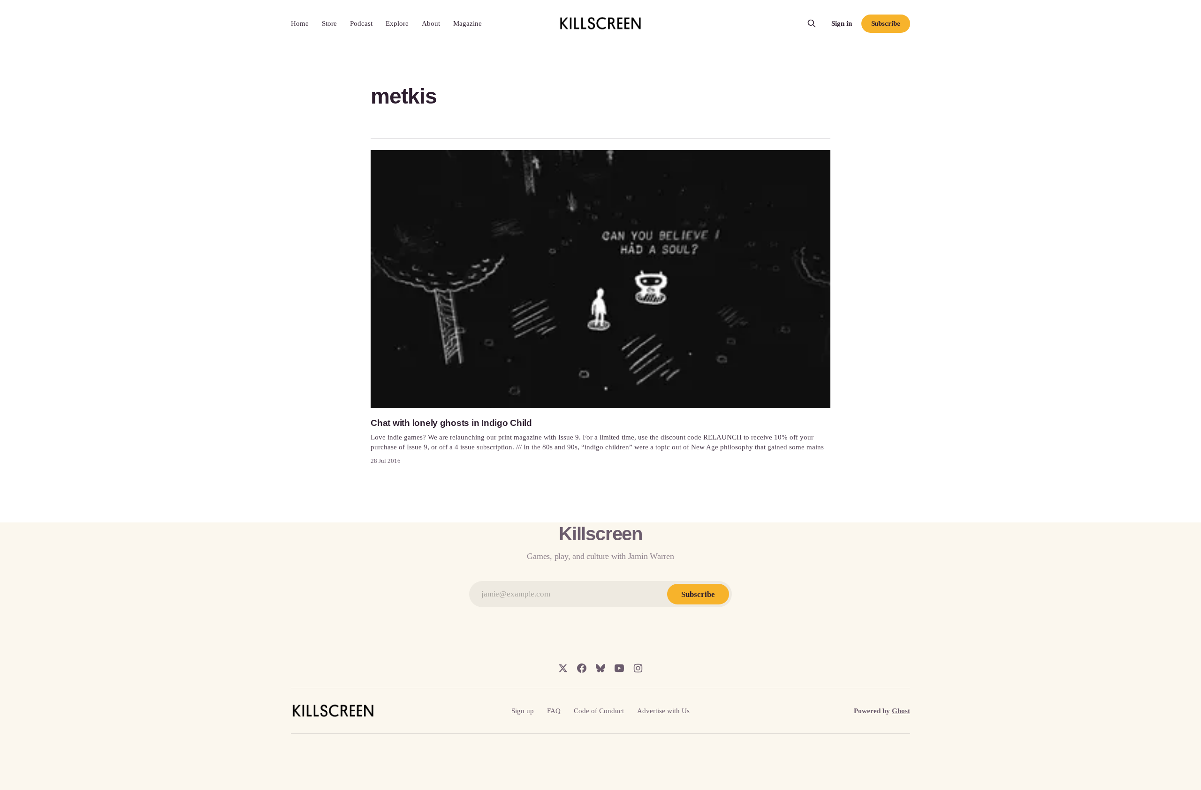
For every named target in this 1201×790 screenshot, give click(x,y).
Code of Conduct (599, 711)
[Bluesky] (600, 668)
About (431, 23)
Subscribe (885, 23)
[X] (563, 668)
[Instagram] (638, 668)
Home (300, 23)
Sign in (841, 23)
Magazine (467, 23)
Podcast (361, 23)
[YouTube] (619, 668)
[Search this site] (811, 23)
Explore (397, 23)
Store (329, 23)
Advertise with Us (663, 711)
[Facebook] (581, 668)
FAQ (554, 711)
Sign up (522, 711)
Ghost (901, 711)
